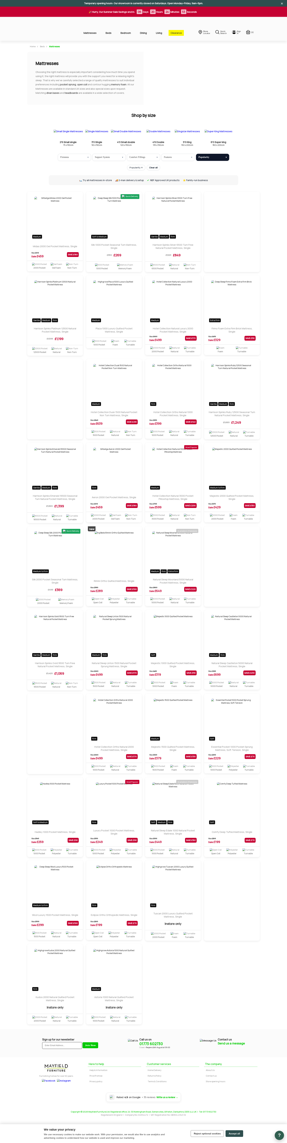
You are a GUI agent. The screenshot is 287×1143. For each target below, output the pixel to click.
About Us (210, 1070)
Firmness (64, 157)
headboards (71, 92)
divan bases (52, 92)
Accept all (234, 1133)
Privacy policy (96, 1081)
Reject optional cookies (207, 1133)
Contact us (211, 1075)
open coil (82, 84)
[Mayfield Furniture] (50, 29)
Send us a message (231, 1043)
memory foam (118, 84)
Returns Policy (154, 1075)
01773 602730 (151, 1043)
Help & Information (98, 1070)
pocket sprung (68, 84)
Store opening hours (215, 1081)
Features (168, 157)
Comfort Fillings (137, 157)
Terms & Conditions (157, 1081)
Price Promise (96, 1075)
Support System (102, 157)
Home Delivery (154, 1070)
